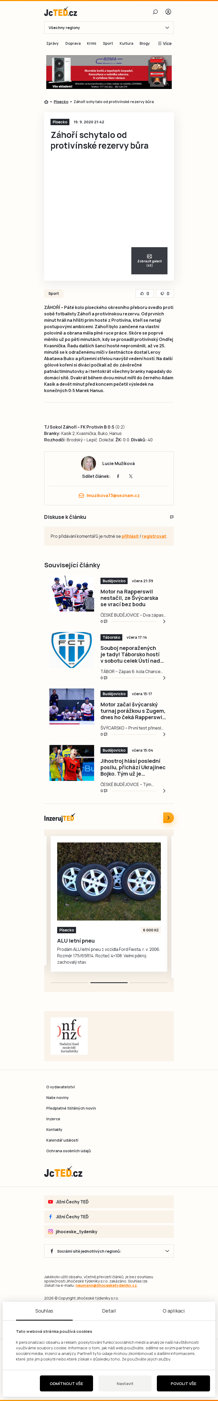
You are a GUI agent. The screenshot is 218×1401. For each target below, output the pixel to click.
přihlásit (130, 536)
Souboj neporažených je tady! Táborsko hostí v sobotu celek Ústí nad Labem (130, 654)
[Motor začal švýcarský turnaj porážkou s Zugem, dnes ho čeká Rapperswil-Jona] (71, 706)
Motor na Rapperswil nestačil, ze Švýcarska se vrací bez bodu (129, 598)
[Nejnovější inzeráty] (168, 817)
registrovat (154, 536)
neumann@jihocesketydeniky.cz (106, 1285)
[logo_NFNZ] (69, 1036)
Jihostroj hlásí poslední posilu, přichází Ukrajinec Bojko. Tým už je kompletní (133, 767)
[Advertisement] (200, 148)
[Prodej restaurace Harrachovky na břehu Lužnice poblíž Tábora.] (109, 881)
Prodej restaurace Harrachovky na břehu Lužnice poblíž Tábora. (98, 944)
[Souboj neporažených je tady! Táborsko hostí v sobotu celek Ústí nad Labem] (71, 650)
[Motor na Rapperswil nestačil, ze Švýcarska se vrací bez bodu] (71, 593)
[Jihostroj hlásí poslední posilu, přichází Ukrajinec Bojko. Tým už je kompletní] (71, 763)
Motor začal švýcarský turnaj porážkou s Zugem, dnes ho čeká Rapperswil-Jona (133, 710)
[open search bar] (155, 11)
